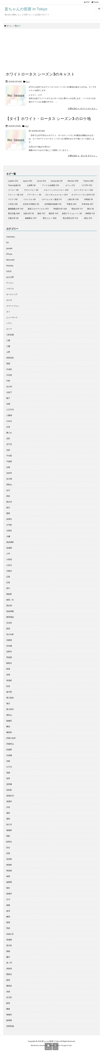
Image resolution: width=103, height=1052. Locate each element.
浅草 (8, 778)
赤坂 (8, 991)
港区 (8, 813)
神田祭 (90, 213)
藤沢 (8, 957)
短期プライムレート (72, 213)
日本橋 (9, 646)
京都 (8, 404)
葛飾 (8, 951)
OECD (9, 271)
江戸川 (9, 767)
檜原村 (9, 732)
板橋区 (9, 721)
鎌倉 (8, 1009)
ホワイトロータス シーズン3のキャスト (40, 74)
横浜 (8, 726)
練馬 (8, 916)
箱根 (8, 905)
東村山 (9, 715)
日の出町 (10, 634)
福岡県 (9, 882)
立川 (8, 899)
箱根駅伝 (31, 218)
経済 (8, 911)
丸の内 (9, 386)
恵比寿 (9, 605)
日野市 (9, 651)
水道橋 (9, 755)
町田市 (9, 842)
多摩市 (9, 519)
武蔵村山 (10, 744)
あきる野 (10, 277)
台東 (8, 467)
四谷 (8, 496)
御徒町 (9, 594)
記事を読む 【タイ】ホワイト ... (82, 155)
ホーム (9, 26)
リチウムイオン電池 (51, 199)
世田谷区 (10, 358)
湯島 (8, 819)
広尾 (8, 577)
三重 (8, 340)
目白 (8, 847)
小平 (8, 553)
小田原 (9, 559)
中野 (8, 381)
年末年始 (87, 204)
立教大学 (13, 218)
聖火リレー (50, 218)
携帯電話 (10, 617)
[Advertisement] (51, 49)
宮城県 (9, 548)
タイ (28, 81)
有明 (8, 674)
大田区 (9, 530)
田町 (8, 836)
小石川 (9, 565)
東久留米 (10, 698)
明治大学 (77, 209)
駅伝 (88, 218)
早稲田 (9, 657)
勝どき (9, 432)
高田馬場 (10, 1026)
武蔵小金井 (11, 738)
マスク (13, 199)
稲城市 (9, 893)
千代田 (9, 456)
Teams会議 (14, 185)
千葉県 (9, 461)
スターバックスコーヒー (56, 190)
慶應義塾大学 (15, 209)
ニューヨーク (12, 317)
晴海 (8, 669)
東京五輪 (14, 213)
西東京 (9, 974)
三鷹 (8, 346)
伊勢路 (88, 199)
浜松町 (9, 790)
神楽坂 (9, 870)
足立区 (9, 997)
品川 (8, 490)
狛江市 (9, 824)
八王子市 (10, 409)
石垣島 (9, 859)
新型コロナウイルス (38, 209)
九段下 (9, 392)
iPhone (9, 254)
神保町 (9, 865)
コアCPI (86, 185)
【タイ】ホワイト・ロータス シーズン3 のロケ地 (48, 118)
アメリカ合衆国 (50, 185)
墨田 (8, 513)
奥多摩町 (10, 542)
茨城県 (9, 940)
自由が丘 (10, 934)
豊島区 (9, 986)
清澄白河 (10, 795)
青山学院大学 (70, 218)
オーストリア (12, 294)
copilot (13, 181)
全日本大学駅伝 (31, 204)
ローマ (9, 329)
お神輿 (31, 185)
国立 (8, 507)
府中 (8, 588)
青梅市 (9, 1014)
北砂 (8, 450)
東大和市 (10, 709)
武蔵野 (9, 749)
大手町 (9, 525)
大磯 (8, 536)
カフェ (70, 185)
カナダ (9, 300)
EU (7, 242)
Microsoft (10, 260)
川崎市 (9, 571)
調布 (8, 980)
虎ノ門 (9, 963)
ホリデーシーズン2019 (83, 194)
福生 (8, 888)
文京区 (9, 623)
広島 (8, 582)
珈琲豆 (53, 213)
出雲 (8, 427)
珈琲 (41, 213)
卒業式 (71, 204)
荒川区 (9, 945)
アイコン (10, 283)
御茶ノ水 (10, 600)
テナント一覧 (15, 194)
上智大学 (73, 199)
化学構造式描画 (53, 204)
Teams (88, 181)
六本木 (9, 421)
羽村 (8, 928)
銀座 (8, 1003)
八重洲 (9, 415)
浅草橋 (9, 784)
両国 (8, 363)
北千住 (9, 444)
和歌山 (9, 484)
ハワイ (9, 323)
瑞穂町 (9, 830)
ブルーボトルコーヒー (56, 194)
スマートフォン (12, 306)
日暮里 (9, 640)
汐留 (8, 761)
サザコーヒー (31, 190)
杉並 (8, 686)
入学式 (13, 204)
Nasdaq (9, 265)
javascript (57, 181)
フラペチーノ (34, 194)
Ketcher (73, 181)
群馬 (8, 922)
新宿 (8, 628)
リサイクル (29, 199)
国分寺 (9, 502)
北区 (8, 438)
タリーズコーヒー (83, 190)
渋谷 (8, 807)
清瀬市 (9, 801)
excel (41, 181)
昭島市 (9, 663)
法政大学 (28, 213)
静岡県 (9, 1020)
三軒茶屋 (10, 335)
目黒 (8, 853)
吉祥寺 (9, 473)
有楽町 (9, 680)
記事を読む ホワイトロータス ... (82, 108)
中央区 (9, 369)
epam (27, 181)
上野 (8, 352)
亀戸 (8, 398)
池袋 (8, 772)
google (9, 248)
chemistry (10, 237)
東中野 (9, 692)
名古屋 (9, 479)
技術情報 (10, 611)
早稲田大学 (60, 209)
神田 (8, 876)
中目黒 (9, 375)
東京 (90, 209)
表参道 (9, 968)
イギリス (10, 288)
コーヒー (13, 190)
